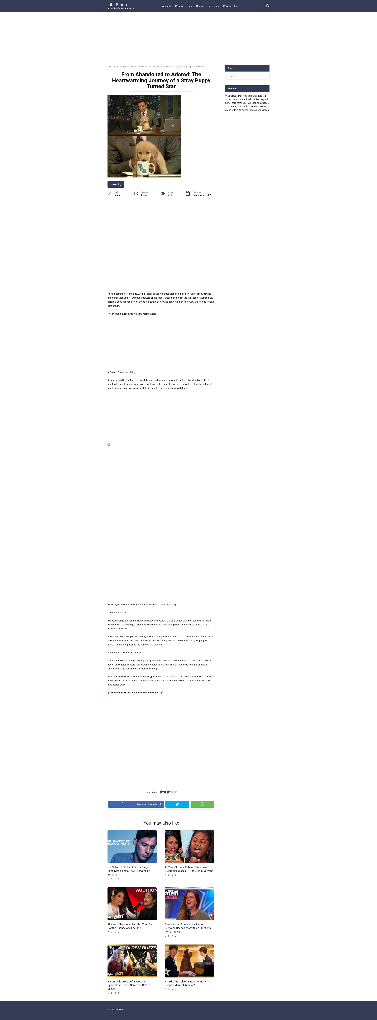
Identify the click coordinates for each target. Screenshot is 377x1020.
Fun (190, 6)
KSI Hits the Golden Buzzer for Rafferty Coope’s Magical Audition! (187, 983)
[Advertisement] (188, 41)
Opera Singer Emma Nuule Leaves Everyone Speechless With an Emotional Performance (188, 928)
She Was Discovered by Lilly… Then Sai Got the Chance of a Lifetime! (130, 926)
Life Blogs (117, 4)
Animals (166, 6)
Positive (179, 6)
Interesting (213, 6)
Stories (200, 6)
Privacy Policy (230, 6)
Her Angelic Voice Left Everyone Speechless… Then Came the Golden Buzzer (129, 985)
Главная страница (116, 66)
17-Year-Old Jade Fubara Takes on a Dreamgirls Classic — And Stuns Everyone (189, 869)
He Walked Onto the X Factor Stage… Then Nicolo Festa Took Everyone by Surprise (129, 871)
